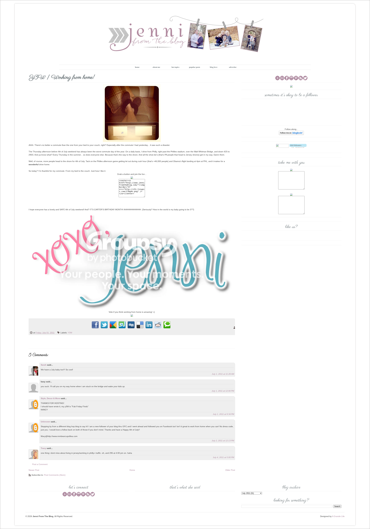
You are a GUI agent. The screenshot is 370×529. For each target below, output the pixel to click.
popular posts (194, 67)
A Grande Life (338, 516)
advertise (232, 67)
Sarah (43, 365)
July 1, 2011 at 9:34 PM (223, 414)
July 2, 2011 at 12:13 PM (223, 440)
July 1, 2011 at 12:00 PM (223, 391)
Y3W (70, 332)
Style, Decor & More (50, 398)
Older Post (230, 470)
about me (156, 67)
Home (132, 470)
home (137, 67)
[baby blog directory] (132, 315)
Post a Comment (40, 464)
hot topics (175, 67)
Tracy (43, 448)
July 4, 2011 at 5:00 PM (223, 457)
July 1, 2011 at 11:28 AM (223, 374)
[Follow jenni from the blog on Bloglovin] (291, 132)
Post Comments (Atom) (54, 475)
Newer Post (34, 470)
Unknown (45, 421)
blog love (213, 67)
